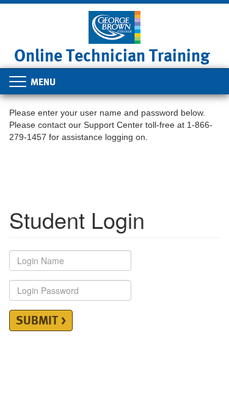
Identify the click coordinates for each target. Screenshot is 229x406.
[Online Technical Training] (114, 26)
